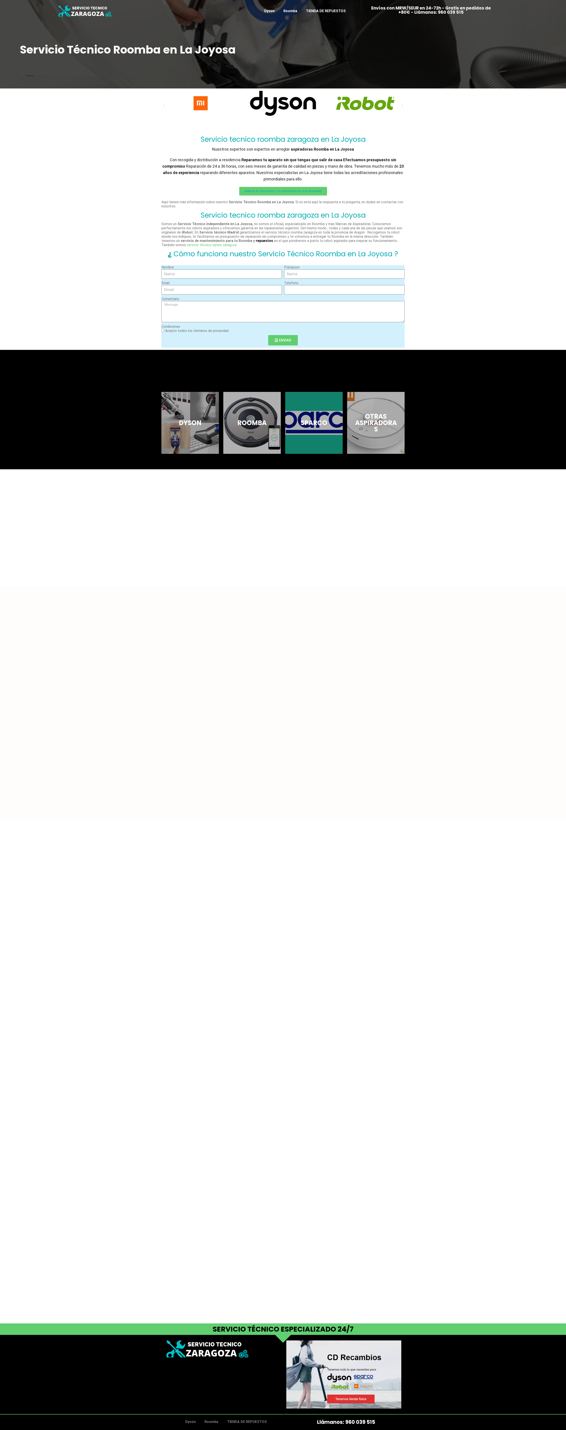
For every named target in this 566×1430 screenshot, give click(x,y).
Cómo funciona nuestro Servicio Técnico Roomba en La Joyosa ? (283, 254)
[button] (164, 105)
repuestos (264, 241)
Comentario (170, 299)
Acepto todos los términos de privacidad (197, 331)
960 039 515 (360, 1422)
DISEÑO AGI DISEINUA (184, 1380)
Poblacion (292, 267)
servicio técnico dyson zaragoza (212, 245)
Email (165, 283)
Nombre (167, 267)
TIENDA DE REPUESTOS (326, 11)
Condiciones (170, 326)
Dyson (269, 11)
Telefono (291, 283)
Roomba (290, 11)
